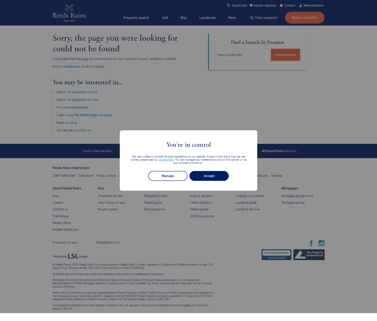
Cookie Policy (166, 159)
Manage (168, 176)
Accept (209, 176)
